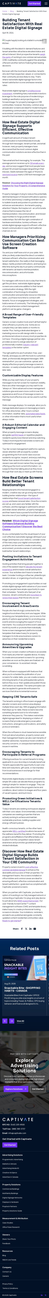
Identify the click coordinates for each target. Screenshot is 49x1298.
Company (6, 1267)
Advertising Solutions (12, 1155)
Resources (7, 1251)
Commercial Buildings (10, 1189)
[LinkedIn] (42, 1295)
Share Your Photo (9, 1239)
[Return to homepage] (24, 1119)
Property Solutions (11, 1184)
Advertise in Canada (10, 1177)
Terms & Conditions (10, 1288)
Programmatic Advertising (12, 1159)
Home (4, 11)
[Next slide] (11, 1021)
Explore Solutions (14, 1089)
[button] (24, 42)
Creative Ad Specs (9, 1172)
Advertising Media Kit (10, 1168)
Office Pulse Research (11, 1227)
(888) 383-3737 (13, 1129)
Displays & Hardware (10, 1202)
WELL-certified (18, 831)
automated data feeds (35, 413)
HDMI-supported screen (28, 901)
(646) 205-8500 (13, 1124)
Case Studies (7, 1223)
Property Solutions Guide (12, 1211)
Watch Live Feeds (9, 1260)
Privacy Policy (7, 1284)
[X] (45, 1295)
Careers (5, 1276)
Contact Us (6, 1272)
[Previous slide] (4, 1021)
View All (20, 1021)
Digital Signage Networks (12, 1198)
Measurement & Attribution (15, 1218)
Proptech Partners (9, 1206)
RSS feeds (19, 435)
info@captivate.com (14, 1133)
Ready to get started (11, 920)
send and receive (9, 174)
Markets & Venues (9, 1164)
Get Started (34, 3)
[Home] (11, 3)
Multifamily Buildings (10, 1193)
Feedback (6, 1243)
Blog (12, 11)
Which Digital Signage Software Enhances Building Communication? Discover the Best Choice (22, 525)
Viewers (6, 1234)
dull (12, 435)
